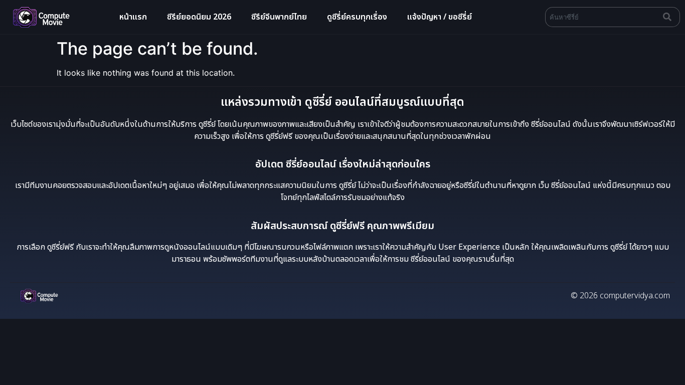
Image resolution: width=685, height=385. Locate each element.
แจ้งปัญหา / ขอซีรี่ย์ (439, 17)
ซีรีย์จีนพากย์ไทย (279, 17)
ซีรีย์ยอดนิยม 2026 (199, 17)
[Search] (669, 17)
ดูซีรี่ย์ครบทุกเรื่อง (357, 17)
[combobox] (602, 17)
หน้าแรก (133, 17)
